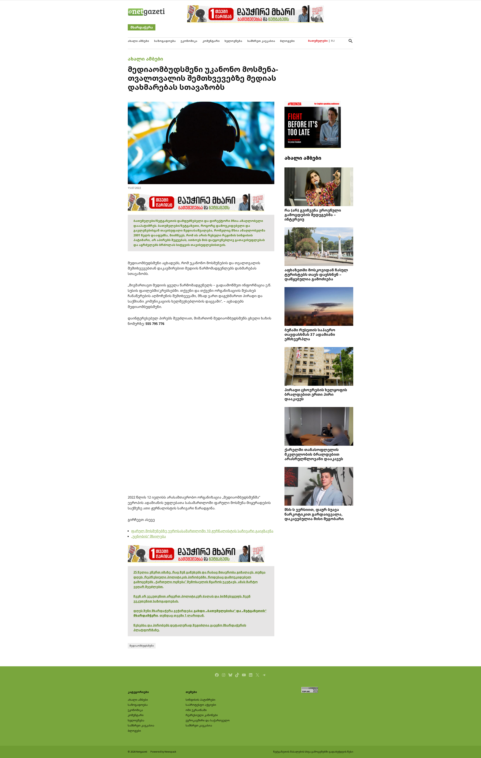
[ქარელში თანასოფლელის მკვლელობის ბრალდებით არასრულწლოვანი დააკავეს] (318, 426)
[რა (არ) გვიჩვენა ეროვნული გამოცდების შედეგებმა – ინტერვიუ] (318, 187)
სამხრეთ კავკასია (261, 41)
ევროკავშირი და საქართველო (208, 720)
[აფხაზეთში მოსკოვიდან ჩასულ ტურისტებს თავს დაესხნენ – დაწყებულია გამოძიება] (318, 247)
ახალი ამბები (138, 41)
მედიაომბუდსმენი (141, 645)
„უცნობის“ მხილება (148, 536)
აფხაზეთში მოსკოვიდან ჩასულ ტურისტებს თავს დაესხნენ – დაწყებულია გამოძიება (316, 274)
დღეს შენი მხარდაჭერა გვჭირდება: (163, 611)
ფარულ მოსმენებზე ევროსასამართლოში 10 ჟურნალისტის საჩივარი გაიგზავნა (202, 531)
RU (333, 40)
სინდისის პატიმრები (200, 699)
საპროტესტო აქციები (201, 705)
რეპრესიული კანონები (202, 715)
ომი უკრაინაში (196, 710)
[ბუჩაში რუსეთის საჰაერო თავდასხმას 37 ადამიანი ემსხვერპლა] (318, 307)
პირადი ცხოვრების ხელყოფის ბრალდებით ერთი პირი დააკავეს (315, 394)
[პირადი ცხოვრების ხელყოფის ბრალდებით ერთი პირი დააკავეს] (318, 366)
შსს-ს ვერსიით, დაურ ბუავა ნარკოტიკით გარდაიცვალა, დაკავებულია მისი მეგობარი (314, 514)
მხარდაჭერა (141, 27)
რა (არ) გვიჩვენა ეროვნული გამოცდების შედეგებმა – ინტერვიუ (312, 214)
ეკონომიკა (189, 41)
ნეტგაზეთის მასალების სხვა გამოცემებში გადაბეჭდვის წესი (313, 751)
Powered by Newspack (163, 751)
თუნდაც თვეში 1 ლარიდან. (182, 615)
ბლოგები (287, 41)
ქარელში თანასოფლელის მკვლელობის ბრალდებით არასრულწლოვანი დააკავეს (313, 454)
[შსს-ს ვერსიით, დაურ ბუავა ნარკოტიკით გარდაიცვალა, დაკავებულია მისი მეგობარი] (318, 486)
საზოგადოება (165, 41)
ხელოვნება (233, 41)
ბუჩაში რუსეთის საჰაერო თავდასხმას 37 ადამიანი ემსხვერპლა (309, 334)
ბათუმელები (318, 40)
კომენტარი (211, 41)
